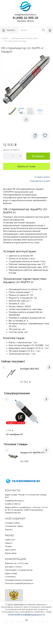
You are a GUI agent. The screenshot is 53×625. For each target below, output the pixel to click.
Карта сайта (10, 550)
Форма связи (10, 553)
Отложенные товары (14, 526)
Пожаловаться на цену (40, 181)
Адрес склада (11, 573)
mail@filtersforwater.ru (25, 14)
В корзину (38, 156)
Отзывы (8, 546)
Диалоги (9, 529)
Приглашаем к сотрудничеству (19, 570)
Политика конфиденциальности (19, 583)
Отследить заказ (12, 523)
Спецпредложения (17, 393)
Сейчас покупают (13, 361)
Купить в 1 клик (26, 166)
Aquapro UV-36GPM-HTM (33, 452)
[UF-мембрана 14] (26, 411)
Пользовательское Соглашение (19, 580)
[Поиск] (43, 30)
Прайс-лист (10, 539)
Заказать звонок (25, 21)
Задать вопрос (43, 177)
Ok (26, 620)
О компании (10, 576)
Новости (8, 543)
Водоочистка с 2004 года (16, 563)
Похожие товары (15, 444)
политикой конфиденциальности (26, 614)
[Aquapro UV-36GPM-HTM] (13, 456)
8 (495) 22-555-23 (25, 18)
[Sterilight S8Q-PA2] (11, 375)
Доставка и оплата (13, 567)
